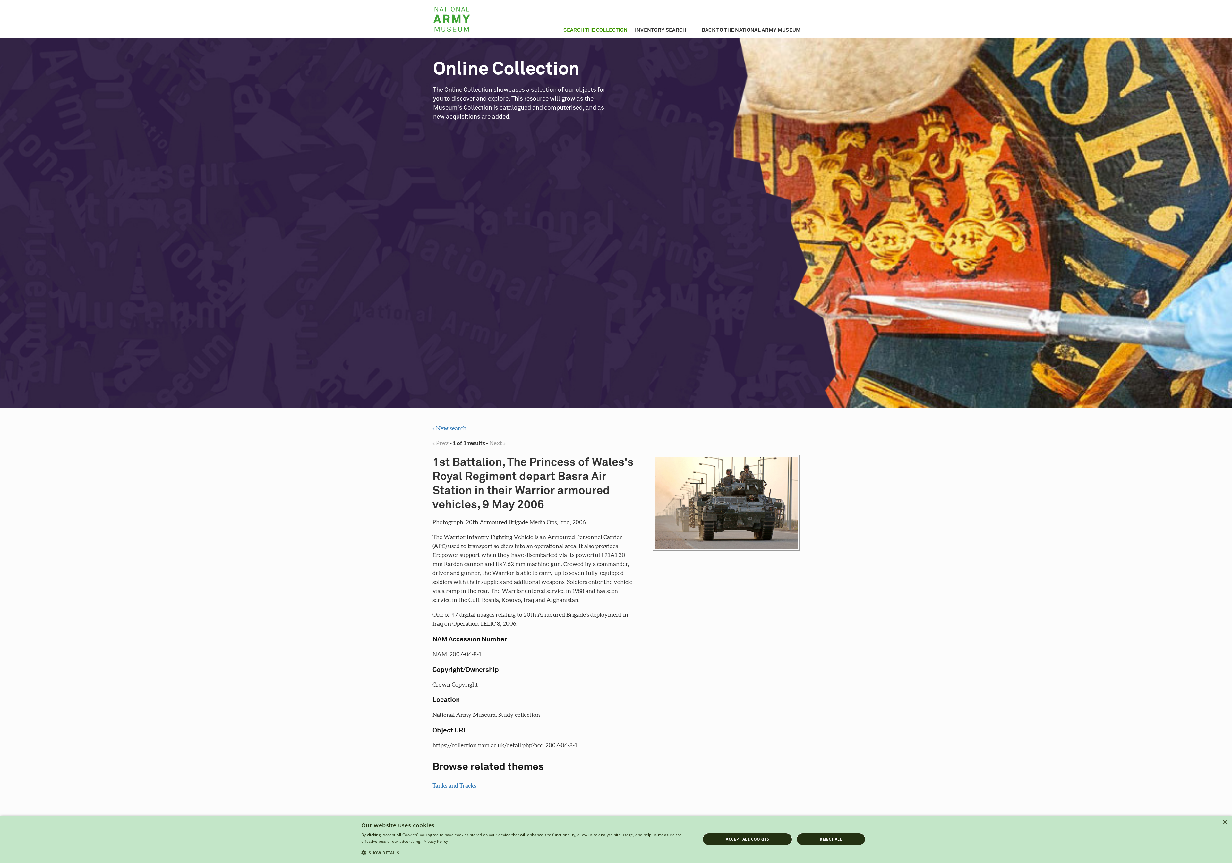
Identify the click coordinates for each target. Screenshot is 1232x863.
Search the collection (595, 30)
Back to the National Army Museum (751, 30)
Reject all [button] (831, 839)
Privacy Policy (435, 841)
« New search (449, 428)
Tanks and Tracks (454, 785)
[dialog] (616, 839)
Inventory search (660, 30)
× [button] (1224, 822)
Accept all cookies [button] (747, 839)
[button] (525, 853)
